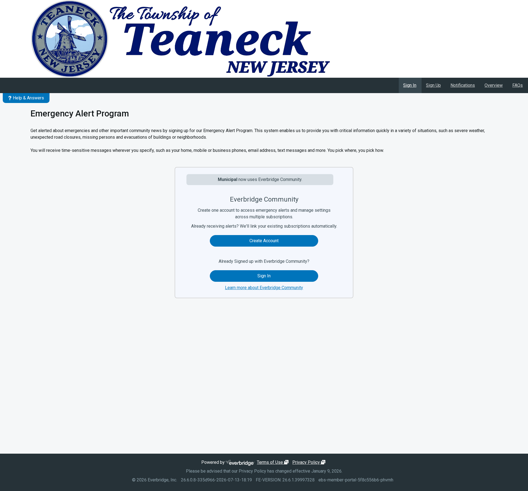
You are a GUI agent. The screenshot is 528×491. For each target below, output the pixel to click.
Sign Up (433, 85)
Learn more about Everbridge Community (264, 287)
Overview (494, 85)
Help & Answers (28, 98)
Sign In (409, 85)
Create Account (264, 240)
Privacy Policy (309, 462)
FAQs (517, 85)
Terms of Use (273, 462)
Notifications (462, 85)
